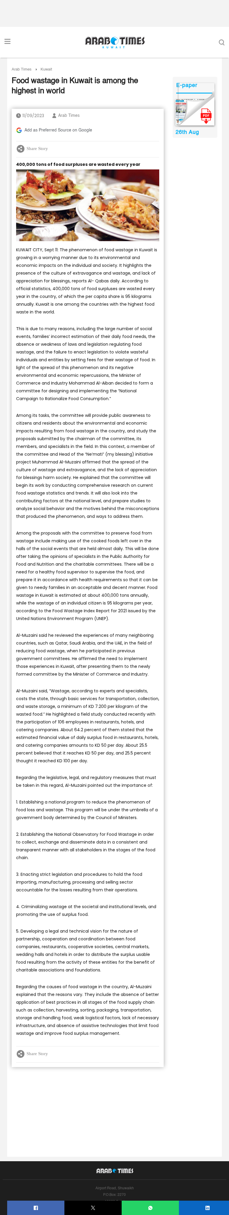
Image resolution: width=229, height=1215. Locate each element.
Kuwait (46, 69)
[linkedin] (207, 1208)
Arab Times (22, 69)
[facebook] (36, 1208)
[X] (93, 1208)
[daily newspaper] (194, 112)
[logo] (114, 42)
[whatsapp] (150, 1208)
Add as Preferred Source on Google (58, 130)
